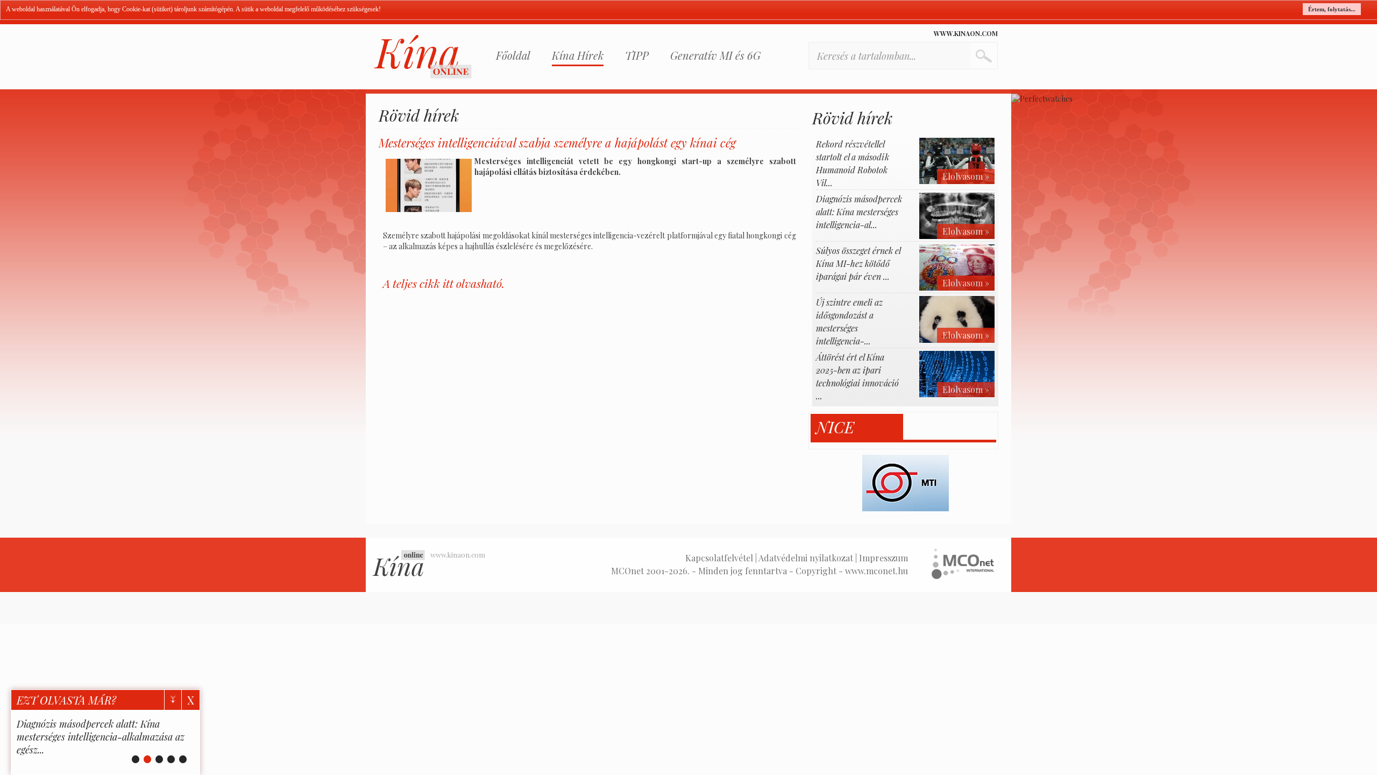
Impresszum (883, 557)
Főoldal (513, 55)
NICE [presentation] (835, 427)
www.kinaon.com (966, 33)
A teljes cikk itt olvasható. (444, 283)
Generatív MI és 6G (715, 55)
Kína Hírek (578, 55)
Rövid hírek (419, 115)
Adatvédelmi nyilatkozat (805, 557)
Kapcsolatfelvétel (719, 557)
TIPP (637, 55)
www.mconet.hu (876, 570)
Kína (423, 57)
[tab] (857, 427)
